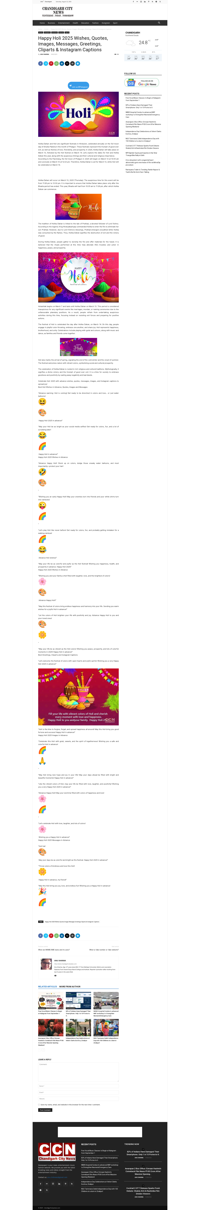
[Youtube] (56, 975)
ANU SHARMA (44, 54)
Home (42, 23)
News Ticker (70, 1035)
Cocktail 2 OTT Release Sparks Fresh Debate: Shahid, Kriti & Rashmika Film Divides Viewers (142, 147)
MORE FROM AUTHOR (69, 986)
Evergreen (106, 23)
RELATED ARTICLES (47, 986)
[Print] (72, 63)
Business (51, 23)
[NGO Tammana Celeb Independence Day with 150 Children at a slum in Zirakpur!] (106, 1027)
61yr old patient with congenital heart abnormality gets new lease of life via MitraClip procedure (143, 162)
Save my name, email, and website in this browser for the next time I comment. (70, 1105)
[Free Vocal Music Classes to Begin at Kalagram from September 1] (50, 1000)
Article (46, 29)
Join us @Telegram (80, 87)
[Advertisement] (120, 11)
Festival (61, 32)
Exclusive (54, 32)
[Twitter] (160, 1)
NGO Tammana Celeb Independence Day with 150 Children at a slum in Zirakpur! (106, 1040)
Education (85, 23)
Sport (115, 23)
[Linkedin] (145, 1)
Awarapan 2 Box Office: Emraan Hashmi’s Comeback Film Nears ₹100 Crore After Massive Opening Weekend (143, 124)
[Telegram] (156, 1)
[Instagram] (141, 1)
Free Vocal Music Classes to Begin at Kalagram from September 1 (143, 99)
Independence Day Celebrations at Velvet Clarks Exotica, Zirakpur (143, 133)
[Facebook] (133, 1)
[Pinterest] (148, 1)
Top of (67, 32)
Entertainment (64, 23)
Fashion (95, 23)
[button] (159, 23)
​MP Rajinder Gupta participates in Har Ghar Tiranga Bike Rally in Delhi (141, 154)
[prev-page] (39, 1049)
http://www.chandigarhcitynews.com (65, 964)
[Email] (67, 63)
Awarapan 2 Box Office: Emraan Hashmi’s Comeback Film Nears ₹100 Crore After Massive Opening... (143, 1171)
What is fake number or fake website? (104, 950)
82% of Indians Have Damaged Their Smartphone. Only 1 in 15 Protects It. (78, 1013)
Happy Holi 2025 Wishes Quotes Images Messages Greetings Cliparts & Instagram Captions (72, 922)
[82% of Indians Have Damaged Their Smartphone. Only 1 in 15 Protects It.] (78, 1000)
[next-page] (43, 1049)
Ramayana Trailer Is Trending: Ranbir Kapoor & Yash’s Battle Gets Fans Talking (143, 171)
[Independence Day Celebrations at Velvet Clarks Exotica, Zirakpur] (78, 1027)
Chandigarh (42, 1008)
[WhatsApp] (56, 63)
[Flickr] (137, 1)
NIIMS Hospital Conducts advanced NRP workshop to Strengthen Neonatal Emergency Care (106, 1013)
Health (75, 23)
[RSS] (152, 1)
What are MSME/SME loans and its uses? (54, 950)
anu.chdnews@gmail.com (57, 1177)
